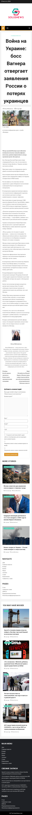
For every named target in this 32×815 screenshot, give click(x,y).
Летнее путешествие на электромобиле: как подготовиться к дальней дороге (15, 695)
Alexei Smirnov (14, 522)
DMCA (4, 591)
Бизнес (4, 568)
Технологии (8, 642)
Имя (5, 418)
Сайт (5, 429)
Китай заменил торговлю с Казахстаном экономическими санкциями (7, 376)
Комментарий (8, 396)
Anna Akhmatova (8, 108)
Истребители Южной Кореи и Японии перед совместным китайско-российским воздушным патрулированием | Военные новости (23, 377)
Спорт (4, 574)
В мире (4, 566)
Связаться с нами (7, 589)
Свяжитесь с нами (7, 578)
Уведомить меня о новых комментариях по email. (16, 444)
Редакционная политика (9, 593)
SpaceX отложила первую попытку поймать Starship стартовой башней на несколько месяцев (16, 632)
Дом (3, 562)
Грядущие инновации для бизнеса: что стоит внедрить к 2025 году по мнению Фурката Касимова (15, 518)
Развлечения (5, 576)
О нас (4, 587)
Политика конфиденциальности (11, 595)
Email (6, 424)
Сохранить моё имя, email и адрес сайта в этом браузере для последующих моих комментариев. (15, 437)
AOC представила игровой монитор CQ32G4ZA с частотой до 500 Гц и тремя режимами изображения (15, 727)
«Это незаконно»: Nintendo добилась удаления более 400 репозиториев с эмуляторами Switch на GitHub (16, 664)
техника (4, 572)
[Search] (29, 28)
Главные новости (16, 35)
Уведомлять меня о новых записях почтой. (15, 450)
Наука (4, 570)
